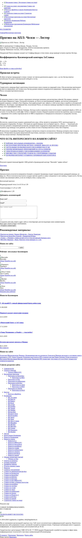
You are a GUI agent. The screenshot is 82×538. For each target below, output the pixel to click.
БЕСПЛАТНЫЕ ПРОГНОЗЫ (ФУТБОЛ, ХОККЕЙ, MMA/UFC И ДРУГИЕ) (32, 145)
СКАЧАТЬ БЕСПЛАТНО (11, 514)
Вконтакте (12, 537)
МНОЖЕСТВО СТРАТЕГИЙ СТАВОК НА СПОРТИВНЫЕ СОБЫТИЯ (31, 153)
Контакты (20, 535)
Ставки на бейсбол (10, 477)
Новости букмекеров (11, 437)
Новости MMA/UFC (15, 442)
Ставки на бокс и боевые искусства (16, 482)
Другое (6, 433)
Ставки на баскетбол (11, 475)
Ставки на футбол (10, 497)
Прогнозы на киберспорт (16, 381)
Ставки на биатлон (10, 479)
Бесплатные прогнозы (11, 374)
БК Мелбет (12, 424)
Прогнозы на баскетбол (16, 376)
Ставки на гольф (9, 488)
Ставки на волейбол (11, 484)
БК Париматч (12, 430)
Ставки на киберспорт (11, 491)
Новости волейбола (14, 446)
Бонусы (6, 392)
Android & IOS (9, 369)
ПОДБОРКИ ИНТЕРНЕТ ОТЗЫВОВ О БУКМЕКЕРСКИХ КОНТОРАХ (31, 155)
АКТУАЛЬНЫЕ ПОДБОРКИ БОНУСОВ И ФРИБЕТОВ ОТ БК (28, 147)
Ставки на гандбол (10, 486)
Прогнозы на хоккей (15, 388)
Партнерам (12, 535)
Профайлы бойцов (10, 464)
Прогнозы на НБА (18, 378)
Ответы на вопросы (11, 461)
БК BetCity (11, 399)
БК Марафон (12, 423)
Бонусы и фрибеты (14, 394)
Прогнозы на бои (14, 379)
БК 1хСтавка (12, 397)
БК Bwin (11, 403)
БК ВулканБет (13, 415)
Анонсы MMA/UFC (15, 372)
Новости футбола (14, 453)
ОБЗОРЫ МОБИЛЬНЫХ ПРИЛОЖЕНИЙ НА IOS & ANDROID (28, 149)
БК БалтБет (12, 412)
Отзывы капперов (10, 462)
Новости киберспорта (15, 450)
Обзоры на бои (13, 459)
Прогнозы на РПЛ (18, 387)
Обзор (2, 261)
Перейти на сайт (10, 261)
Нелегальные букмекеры (12, 435)
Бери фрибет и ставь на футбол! (11, 68)
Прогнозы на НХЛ (18, 390)
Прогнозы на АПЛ (18, 385)
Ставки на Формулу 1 (11, 495)
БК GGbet (11, 405)
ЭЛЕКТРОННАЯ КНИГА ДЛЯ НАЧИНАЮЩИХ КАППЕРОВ (28, 151)
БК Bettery (11, 401)
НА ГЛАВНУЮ (5, 29)
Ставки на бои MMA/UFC (13, 480)
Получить (3, 165)
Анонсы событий (10, 370)
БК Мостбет (12, 426)
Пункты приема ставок (12, 466)
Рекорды (7, 468)
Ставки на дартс (9, 489)
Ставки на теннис (10, 493)
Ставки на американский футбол (15, 471)
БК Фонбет (12, 432)
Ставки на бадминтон (11, 473)
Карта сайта (29, 535)
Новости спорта (9, 439)
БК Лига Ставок (13, 421)
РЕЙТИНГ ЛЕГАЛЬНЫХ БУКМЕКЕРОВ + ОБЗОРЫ (24, 143)
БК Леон (11, 419)
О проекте (3, 535)
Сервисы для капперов (12, 470)
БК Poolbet (11, 406)
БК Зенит (11, 417)
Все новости (4, 348)
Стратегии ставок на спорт (13, 500)
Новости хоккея (13, 455)
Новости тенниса (14, 452)
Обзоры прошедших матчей (13, 457)
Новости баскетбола (15, 444)
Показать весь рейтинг (8, 291)
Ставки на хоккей (10, 498)
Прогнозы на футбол (15, 383)
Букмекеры (8, 396)
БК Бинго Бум (13, 414)
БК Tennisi (11, 408)
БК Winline (11, 410)
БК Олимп (11, 428)
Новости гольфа (13, 448)
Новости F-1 (12, 441)
